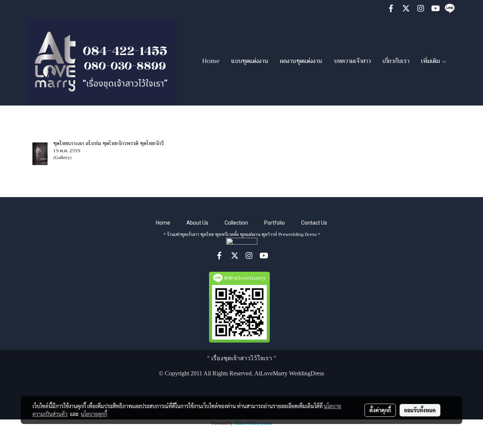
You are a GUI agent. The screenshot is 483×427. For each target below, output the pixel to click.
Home (211, 61)
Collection (236, 223)
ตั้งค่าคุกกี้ (380, 410)
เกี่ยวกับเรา (396, 61)
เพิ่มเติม (431, 61)
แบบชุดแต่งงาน (249, 61)
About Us (197, 223)
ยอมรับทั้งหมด (420, 410)
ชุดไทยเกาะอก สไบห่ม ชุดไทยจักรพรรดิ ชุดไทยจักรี (108, 143)
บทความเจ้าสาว (352, 61)
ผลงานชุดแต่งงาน (301, 61)
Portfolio (274, 223)
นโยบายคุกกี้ (94, 413)
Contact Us (314, 223)
